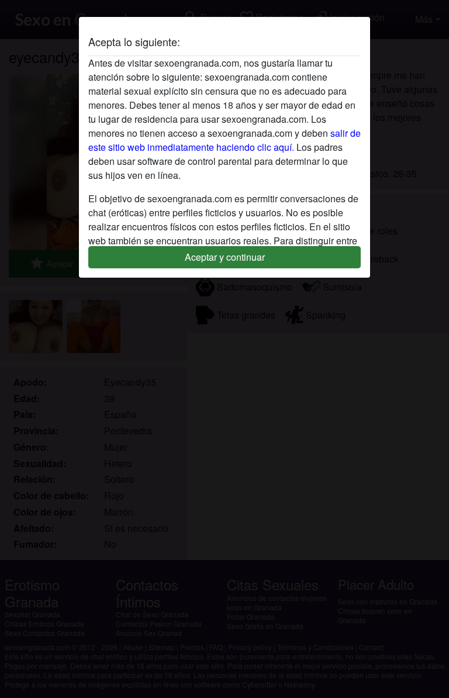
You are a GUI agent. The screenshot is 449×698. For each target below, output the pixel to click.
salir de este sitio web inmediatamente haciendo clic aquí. (224, 140)
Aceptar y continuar (225, 257)
